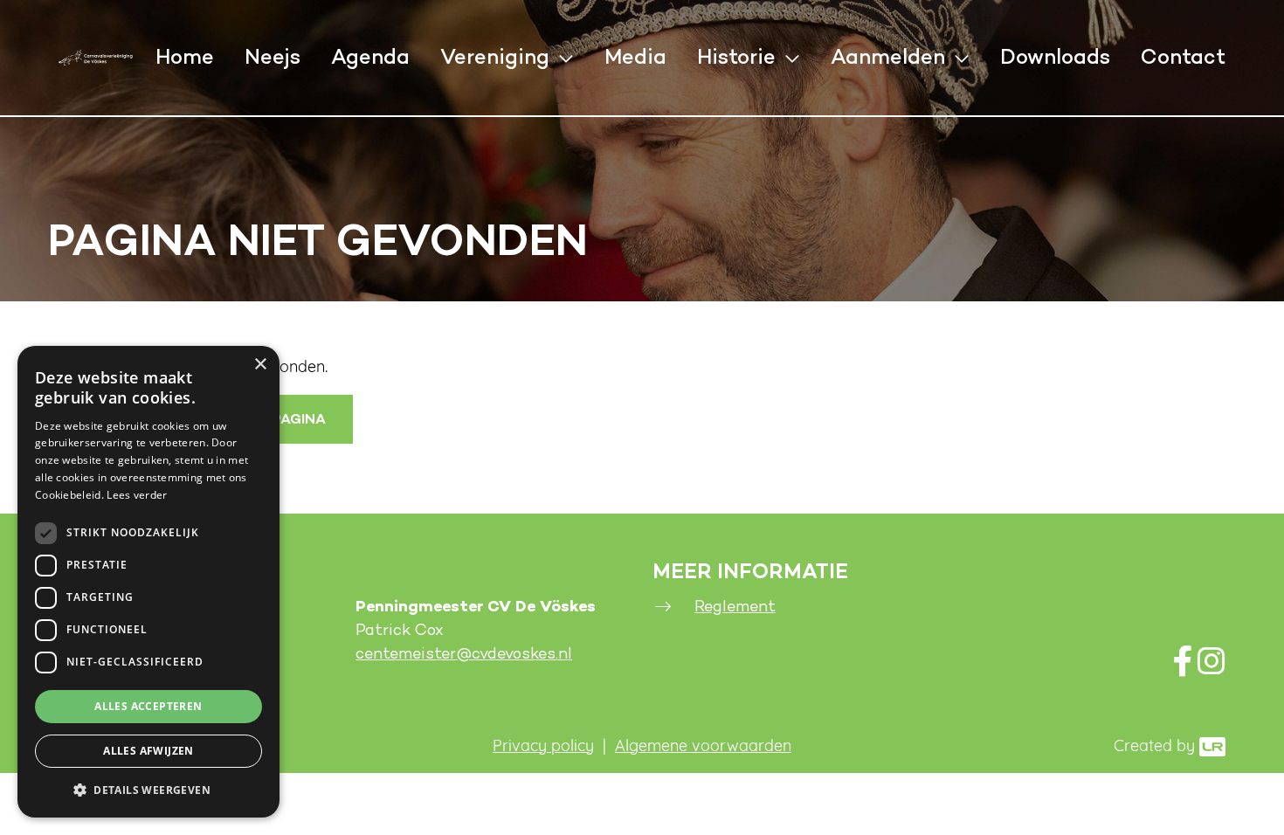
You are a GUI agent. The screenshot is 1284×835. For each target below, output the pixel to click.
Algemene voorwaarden (703, 748)
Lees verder (137, 494)
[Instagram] (1211, 668)
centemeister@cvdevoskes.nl (464, 654)
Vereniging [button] (494, 58)
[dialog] (148, 582)
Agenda (370, 58)
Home (184, 58)
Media (635, 58)
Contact (1183, 58)
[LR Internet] (1212, 748)
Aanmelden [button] (888, 58)
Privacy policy (543, 748)
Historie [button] (736, 58)
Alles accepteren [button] (148, 706)
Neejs (272, 58)
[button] (148, 789)
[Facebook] (1183, 668)
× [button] (259, 364)
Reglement (735, 606)
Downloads (1055, 58)
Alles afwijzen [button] (148, 750)
